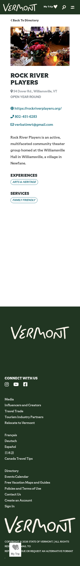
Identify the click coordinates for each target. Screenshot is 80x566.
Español (10, 447)
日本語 (9, 453)
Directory (12, 471)
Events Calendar (17, 477)
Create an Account (18, 500)
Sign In (10, 506)
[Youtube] (16, 385)
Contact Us (13, 494)
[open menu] (72, 7)
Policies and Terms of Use (23, 488)
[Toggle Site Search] (64, 7)
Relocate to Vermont (20, 423)
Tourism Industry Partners (24, 417)
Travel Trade (14, 411)
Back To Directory (25, 20)
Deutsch (11, 441)
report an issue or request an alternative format (39, 551)
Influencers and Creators (23, 405)
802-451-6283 (25, 117)
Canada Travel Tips (19, 458)
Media (9, 399)
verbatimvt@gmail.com (34, 125)
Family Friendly (24, 200)
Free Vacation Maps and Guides (27, 482)
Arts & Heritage (24, 181)
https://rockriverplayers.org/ (38, 108)
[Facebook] (25, 385)
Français (11, 435)
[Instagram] (7, 385)
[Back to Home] (20, 7)
